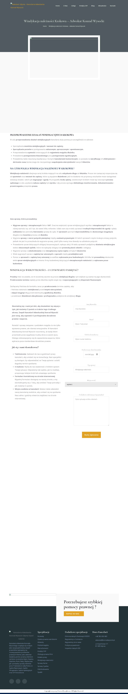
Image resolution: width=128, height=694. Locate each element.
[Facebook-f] (11, 681)
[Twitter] (18, 681)
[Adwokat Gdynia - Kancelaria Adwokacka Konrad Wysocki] (29, 5)
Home (45, 26)
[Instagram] (24, 681)
